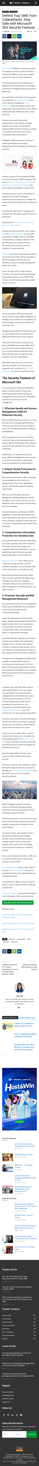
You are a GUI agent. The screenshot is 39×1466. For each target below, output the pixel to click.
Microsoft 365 (21, 8)
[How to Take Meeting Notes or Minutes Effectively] (7, 1036)
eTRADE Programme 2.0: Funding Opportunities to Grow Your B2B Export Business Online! (10, 969)
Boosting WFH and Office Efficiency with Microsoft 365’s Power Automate (24, 1047)
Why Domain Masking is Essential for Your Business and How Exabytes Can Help (17, 1299)
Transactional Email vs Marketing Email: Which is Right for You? (25, 1178)
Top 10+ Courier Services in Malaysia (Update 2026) (17, 1288)
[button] (3, 3)
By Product (11, 8)
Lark (3, 234)
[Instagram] (8, 1415)
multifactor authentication (12, 710)
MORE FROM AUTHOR (27, 1018)
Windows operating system (22, 770)
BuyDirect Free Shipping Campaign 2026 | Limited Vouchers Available (18, 1364)
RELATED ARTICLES (10, 1018)
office (29, 939)
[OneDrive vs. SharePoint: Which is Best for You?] (7, 1026)
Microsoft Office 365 (10, 867)
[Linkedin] (19, 36)
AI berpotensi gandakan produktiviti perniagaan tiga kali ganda (16, 1354)
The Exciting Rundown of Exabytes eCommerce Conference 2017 (23, 1189)
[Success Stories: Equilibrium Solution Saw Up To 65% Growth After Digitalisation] (7, 1207)
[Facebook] (4, 36)
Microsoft (11, 939)
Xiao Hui (7, 31)
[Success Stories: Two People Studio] (7, 1250)
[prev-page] (3, 1055)
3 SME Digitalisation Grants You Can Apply (18, 923)
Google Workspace (16, 234)
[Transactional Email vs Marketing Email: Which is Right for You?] (7, 1178)
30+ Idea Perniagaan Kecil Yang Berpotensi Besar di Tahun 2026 (14, 1277)
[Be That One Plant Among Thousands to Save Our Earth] (7, 1147)
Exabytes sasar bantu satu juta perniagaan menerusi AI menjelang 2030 (18, 1375)
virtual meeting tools (17, 870)
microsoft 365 (21, 939)
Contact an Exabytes (10, 893)
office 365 (6, 942)
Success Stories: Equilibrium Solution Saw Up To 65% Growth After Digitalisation (26, 1206)
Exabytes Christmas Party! (24, 1154)
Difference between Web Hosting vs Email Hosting (29, 967)
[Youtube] (21, 1415)
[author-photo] (19, 993)
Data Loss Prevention (10, 561)
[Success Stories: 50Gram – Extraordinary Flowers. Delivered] (7, 1239)
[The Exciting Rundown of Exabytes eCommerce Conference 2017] (7, 1189)
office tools (14, 942)
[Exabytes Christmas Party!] (7, 1157)
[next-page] (7, 1055)
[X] (9, 36)
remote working (22, 100)
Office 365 (6, 254)
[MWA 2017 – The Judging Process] (7, 1168)
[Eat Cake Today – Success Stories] (7, 1218)
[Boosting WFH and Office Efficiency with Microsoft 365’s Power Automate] (7, 1047)
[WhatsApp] (14, 36)
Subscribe (32, 1434)
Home (4, 8)
